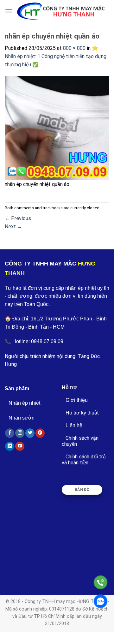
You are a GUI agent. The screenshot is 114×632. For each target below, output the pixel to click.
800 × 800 (74, 48)
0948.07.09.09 (47, 341)
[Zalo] (100, 601)
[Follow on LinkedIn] (9, 446)
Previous (18, 218)
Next (13, 227)
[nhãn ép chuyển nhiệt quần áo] (57, 128)
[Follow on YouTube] (19, 446)
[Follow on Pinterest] (40, 433)
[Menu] (8, 11)
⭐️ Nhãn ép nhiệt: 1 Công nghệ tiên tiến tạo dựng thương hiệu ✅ (55, 56)
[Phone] (100, 582)
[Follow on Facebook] (9, 433)
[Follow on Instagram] (19, 433)
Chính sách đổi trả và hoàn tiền (84, 460)
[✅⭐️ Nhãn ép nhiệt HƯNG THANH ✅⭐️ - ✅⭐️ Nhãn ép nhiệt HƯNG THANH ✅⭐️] (60, 11)
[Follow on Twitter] (30, 433)
